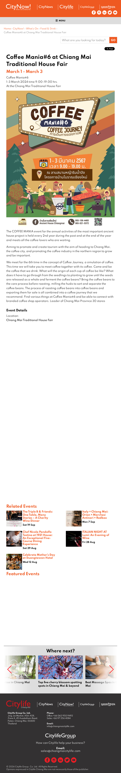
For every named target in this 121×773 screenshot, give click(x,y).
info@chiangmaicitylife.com (60, 726)
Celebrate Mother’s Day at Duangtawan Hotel (39, 556)
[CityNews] (45, 7)
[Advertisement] (60, 610)
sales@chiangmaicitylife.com (60, 749)
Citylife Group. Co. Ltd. (26, 766)
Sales (59, 718)
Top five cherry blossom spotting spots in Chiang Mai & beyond (60, 673)
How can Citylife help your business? (60, 743)
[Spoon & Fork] (108, 7)
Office (60, 715)
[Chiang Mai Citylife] (66, 7)
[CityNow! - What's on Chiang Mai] (18, 7)
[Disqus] (60, 373)
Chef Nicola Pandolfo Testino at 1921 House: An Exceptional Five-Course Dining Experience (37, 538)
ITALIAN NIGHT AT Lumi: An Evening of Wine (95, 535)
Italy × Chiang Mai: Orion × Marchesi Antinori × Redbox (95, 514)
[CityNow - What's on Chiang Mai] (66, 704)
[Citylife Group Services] (87, 7)
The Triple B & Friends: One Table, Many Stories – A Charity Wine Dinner (38, 516)
